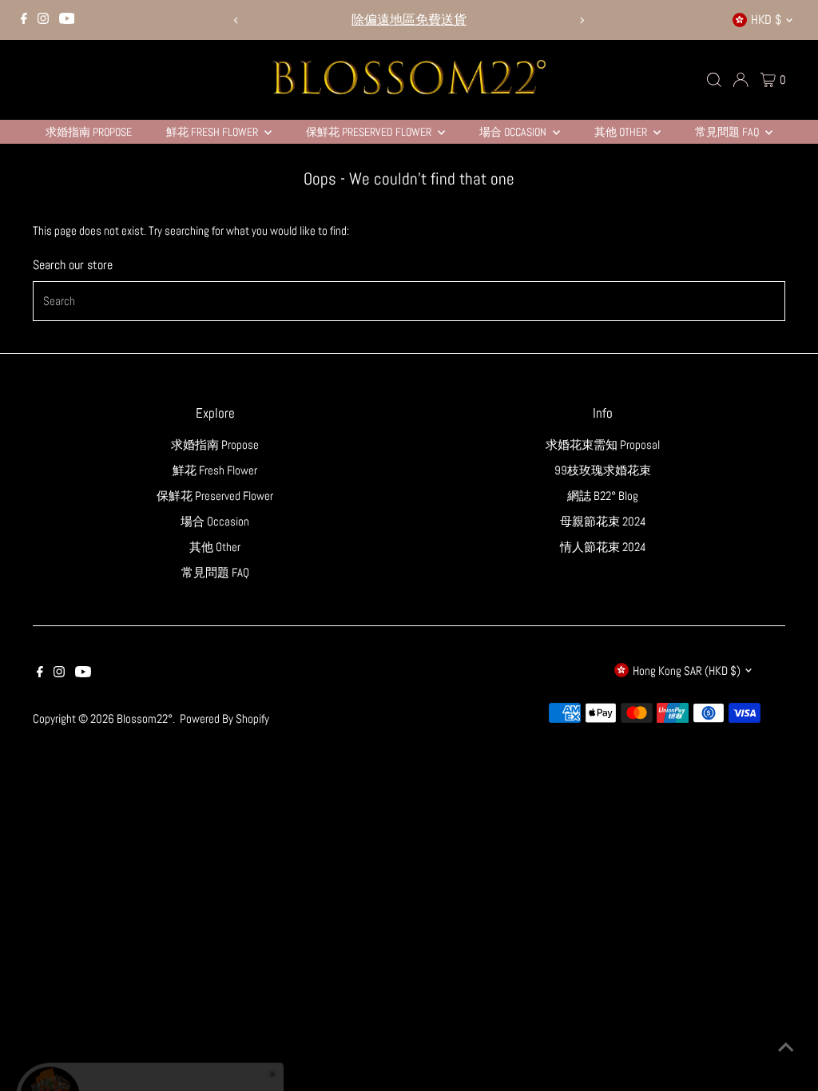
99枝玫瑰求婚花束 (602, 470)
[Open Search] (714, 80)
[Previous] (237, 20)
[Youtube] (67, 20)
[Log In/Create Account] (740, 80)
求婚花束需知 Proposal (603, 444)
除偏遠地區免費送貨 (409, 19)
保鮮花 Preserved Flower (370, 132)
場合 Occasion (514, 132)
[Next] (581, 20)
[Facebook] (24, 20)
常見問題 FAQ (728, 132)
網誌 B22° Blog (602, 495)
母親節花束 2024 (603, 521)
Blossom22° (145, 718)
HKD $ (766, 19)
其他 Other (621, 132)
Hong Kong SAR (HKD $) (687, 670)
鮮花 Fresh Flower (213, 132)
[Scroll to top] (786, 1047)
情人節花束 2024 (603, 546)
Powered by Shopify (224, 718)
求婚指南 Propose (89, 132)
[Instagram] (43, 20)
